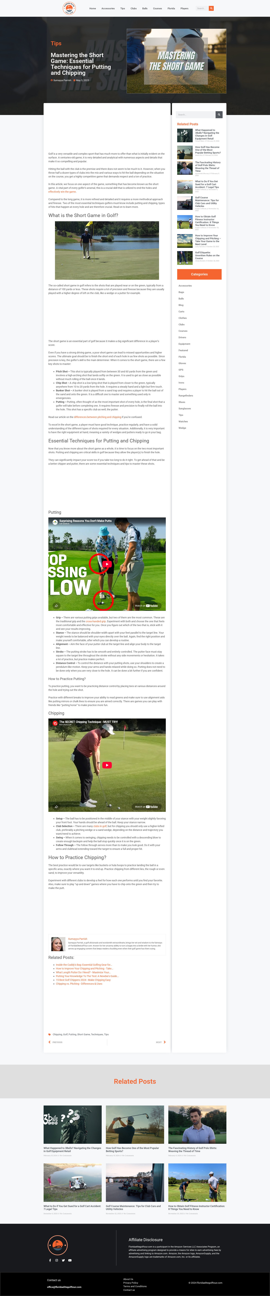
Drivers (182, 337)
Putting (72, 1034)
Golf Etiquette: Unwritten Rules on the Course (207, 255)
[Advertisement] (107, 131)
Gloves (182, 363)
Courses (157, 8)
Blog (181, 305)
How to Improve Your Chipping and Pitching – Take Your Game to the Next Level (208, 239)
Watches (183, 421)
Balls (145, 8)
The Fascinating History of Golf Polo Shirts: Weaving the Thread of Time (207, 166)
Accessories (108, 8)
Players (184, 8)
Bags (181, 292)
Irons (181, 382)
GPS (181, 369)
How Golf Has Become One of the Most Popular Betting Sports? (208, 150)
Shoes (182, 402)
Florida (171, 8)
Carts (181, 311)
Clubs (134, 8)
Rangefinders (186, 395)
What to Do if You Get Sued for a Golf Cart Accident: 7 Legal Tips (207, 184)
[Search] (211, 8)
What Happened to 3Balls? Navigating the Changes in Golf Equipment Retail (207, 134)
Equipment (184, 343)
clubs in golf (100, 826)
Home (92, 8)
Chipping (57, 1034)
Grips (181, 376)
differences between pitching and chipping (97, 417)
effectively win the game (62, 191)
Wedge (182, 428)
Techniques (97, 1034)
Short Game (83, 1034)
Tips (122, 8)
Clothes (183, 318)
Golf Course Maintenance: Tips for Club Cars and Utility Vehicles (207, 201)
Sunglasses (185, 408)
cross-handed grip (96, 621)
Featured (183, 350)
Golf (65, 1034)
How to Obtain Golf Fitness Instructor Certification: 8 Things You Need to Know (207, 220)
